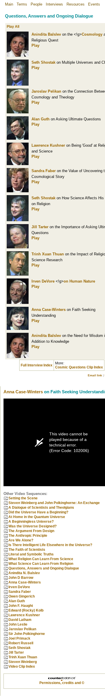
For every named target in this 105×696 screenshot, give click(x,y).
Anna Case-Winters (49, 309)
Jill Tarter (40, 227)
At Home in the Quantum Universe (36, 517)
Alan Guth (41, 119)
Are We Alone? (20, 540)
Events (94, 4)
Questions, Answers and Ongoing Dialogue (43, 568)
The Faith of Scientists (26, 550)
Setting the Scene (23, 498)
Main (9, 4)
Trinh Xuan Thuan (48, 254)
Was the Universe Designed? (32, 526)
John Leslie (17, 624)
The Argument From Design (31, 531)
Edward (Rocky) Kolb (25, 610)
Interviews (54, 4)
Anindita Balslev (46, 34)
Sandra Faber (44, 171)
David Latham (20, 620)
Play (35, 45)
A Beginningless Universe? (31, 522)
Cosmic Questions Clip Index (79, 367)
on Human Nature (79, 281)
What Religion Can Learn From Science (40, 559)
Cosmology (92, 34)
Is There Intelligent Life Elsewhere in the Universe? (50, 545)
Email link (95, 375)
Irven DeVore (43, 281)
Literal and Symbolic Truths (31, 554)
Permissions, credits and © (61, 683)
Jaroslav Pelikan (46, 91)
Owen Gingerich (21, 596)
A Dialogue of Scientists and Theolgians (41, 507)
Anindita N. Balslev (24, 573)
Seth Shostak (43, 62)
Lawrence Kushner (48, 145)
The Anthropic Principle (27, 536)
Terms (22, 4)
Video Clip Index (21, 666)
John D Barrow (20, 578)
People (36, 4)
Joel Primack (19, 638)
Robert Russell (20, 643)
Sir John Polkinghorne (26, 634)
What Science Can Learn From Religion (40, 564)
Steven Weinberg (22, 662)
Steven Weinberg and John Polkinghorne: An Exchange (54, 503)
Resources (75, 4)
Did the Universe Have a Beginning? (38, 512)
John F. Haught (20, 606)
